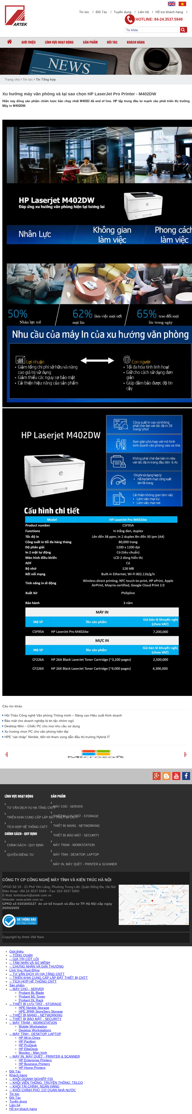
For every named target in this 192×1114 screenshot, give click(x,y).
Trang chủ (12, 79)
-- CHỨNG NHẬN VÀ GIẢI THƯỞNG (36, 966)
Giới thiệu (29, 42)
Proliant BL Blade (31, 993)
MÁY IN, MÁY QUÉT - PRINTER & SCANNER (72, 864)
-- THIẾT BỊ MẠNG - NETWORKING (36, 1015)
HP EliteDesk (28, 1049)
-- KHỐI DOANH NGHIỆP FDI (31, 1079)
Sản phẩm (90, 42)
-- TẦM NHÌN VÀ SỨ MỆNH (29, 963)
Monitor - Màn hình (33, 1053)
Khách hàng (136, 42)
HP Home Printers (32, 1067)
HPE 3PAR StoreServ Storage (41, 1011)
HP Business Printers (34, 1064)
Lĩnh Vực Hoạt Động (59, 42)
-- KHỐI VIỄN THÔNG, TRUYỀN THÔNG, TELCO (46, 1082)
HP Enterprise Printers (35, 1060)
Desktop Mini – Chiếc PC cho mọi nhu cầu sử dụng (42, 726)
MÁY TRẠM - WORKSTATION (72, 845)
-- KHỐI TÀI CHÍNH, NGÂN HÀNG (34, 1086)
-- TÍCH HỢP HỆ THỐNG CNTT (33, 981)
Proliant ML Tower (32, 996)
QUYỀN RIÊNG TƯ (20, 855)
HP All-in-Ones (29, 1038)
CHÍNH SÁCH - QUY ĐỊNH (25, 845)
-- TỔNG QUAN (21, 955)
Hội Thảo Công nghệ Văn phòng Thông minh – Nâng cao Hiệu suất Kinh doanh (63, 715)
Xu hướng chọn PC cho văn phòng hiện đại (36, 731)
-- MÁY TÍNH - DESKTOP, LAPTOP (35, 1034)
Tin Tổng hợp (46, 79)
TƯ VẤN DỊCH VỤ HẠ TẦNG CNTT (26, 808)
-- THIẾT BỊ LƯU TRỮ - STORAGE (35, 1004)
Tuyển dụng (122, 12)
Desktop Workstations (35, 1030)
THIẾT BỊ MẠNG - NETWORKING (72, 826)
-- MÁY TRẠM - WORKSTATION (33, 1023)
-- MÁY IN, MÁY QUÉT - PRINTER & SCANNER (44, 1056)
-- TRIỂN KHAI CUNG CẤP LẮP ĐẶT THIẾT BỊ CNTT (48, 978)
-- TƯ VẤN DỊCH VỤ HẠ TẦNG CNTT (37, 974)
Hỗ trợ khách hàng (169, 12)
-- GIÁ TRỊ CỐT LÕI (24, 959)
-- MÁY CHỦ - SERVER (26, 989)
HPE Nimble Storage (34, 1008)
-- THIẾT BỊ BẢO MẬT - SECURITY (35, 1019)
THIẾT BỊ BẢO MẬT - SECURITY (72, 835)
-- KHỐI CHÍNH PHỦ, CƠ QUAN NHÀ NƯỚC (42, 1090)
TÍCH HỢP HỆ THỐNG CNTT (26, 827)
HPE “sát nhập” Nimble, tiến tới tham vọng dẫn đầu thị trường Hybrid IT (57, 737)
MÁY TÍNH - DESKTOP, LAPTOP (72, 854)
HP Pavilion (27, 1041)
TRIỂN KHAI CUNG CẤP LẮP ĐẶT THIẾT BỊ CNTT (26, 817)
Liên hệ (143, 12)
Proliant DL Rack (31, 1000)
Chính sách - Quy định (21, 833)
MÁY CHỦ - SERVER (68, 806)
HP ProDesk (28, 1045)
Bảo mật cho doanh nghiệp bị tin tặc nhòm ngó (39, 721)
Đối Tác (101, 12)
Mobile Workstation (33, 1026)
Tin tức (84, 12)
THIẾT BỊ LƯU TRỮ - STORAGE (72, 816)
